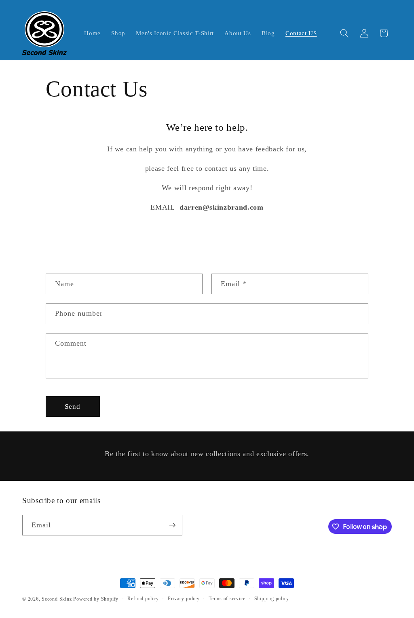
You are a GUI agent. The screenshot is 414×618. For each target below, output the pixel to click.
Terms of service (227, 598)
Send (72, 406)
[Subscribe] (172, 525)
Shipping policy (271, 598)
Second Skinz (57, 599)
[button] (344, 33)
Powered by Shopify (95, 599)
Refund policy (142, 598)
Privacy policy (184, 598)
